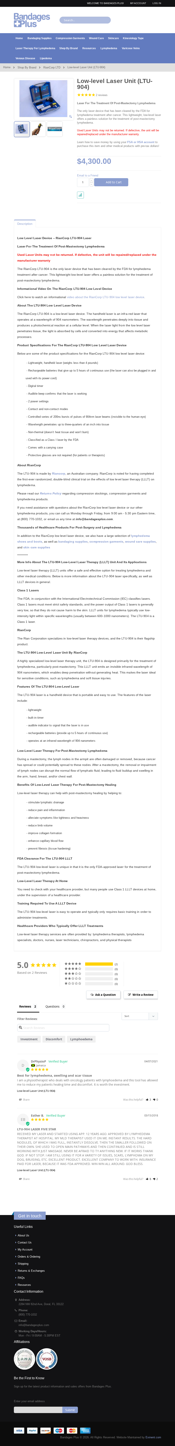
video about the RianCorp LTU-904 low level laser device (105, 297)
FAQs (21, 1277)
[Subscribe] (70, 1410)
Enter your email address (29, 1401)
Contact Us (25, 1242)
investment (29, 1039)
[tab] (25, 222)
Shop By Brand (27, 67)
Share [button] (26, 1099)
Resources (24, 1284)
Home (6, 67)
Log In (157, 3)
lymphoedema (81, 1039)
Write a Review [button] (143, 995)
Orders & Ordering (29, 1256)
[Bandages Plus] (32, 20)
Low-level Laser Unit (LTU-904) (36, 1091)
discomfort (54, 1039)
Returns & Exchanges (31, 1270)
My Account (138, 3)
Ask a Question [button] (105, 995)
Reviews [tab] (25, 1006)
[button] (70, 116)
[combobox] (85, 20)
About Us (23, 1235)
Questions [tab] (52, 1006)
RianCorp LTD (51, 67)
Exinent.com (153, 1437)
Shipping (23, 1263)
